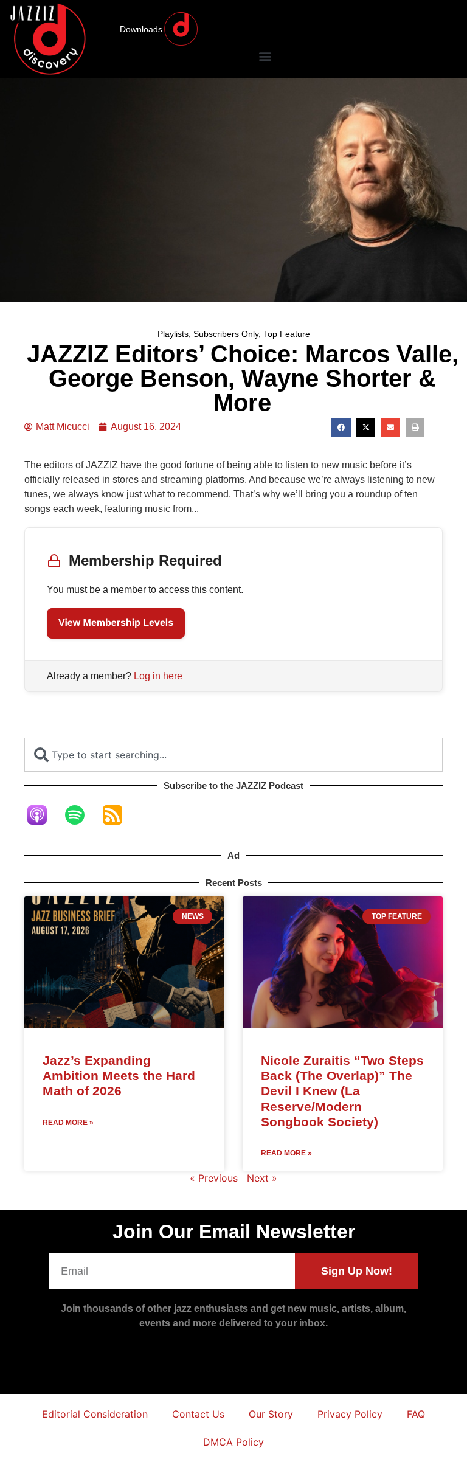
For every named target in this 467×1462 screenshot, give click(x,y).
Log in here (158, 676)
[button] (265, 56)
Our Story (271, 1414)
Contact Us (198, 1414)
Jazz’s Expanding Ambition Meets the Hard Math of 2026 (119, 1075)
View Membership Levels (115, 623)
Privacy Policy (349, 1414)
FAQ (416, 1414)
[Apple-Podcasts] (43, 815)
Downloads (141, 29)
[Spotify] (81, 815)
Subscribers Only (225, 334)
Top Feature (286, 334)
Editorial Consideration (95, 1414)
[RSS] (118, 815)
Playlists (173, 334)
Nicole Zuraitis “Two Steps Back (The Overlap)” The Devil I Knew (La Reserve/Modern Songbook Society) (342, 1091)
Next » (262, 1178)
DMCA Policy (233, 1442)
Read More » (68, 1122)
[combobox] (233, 755)
